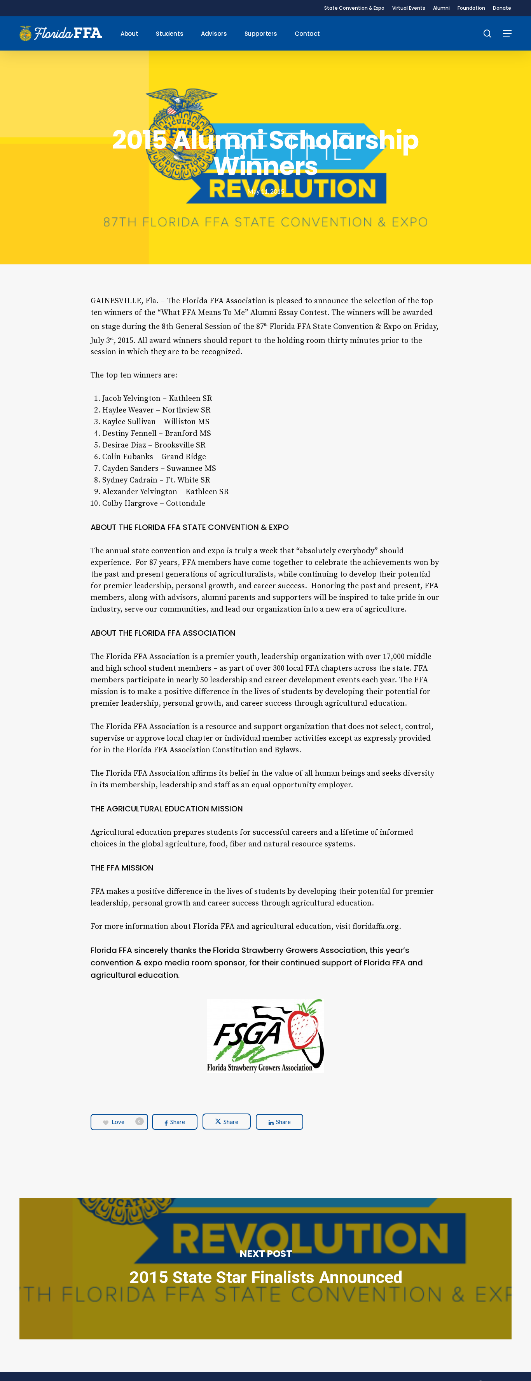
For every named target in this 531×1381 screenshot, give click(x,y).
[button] (507, 34)
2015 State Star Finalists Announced (265, 1269)
